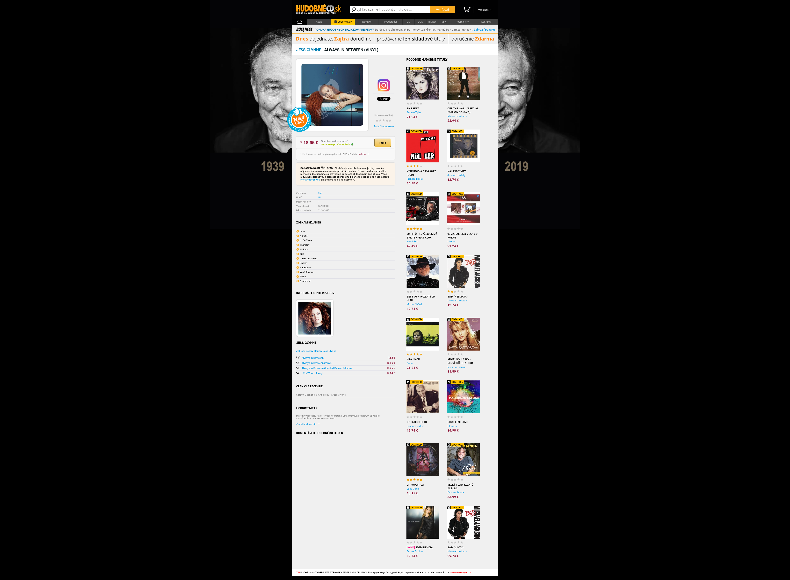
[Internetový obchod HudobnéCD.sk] (319, 9)
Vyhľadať (442, 9)
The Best (413, 108)
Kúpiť (382, 142)
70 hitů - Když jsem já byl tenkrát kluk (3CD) (422, 236)
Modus (451, 241)
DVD (420, 21)
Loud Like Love (457, 422)
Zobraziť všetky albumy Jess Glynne (316, 351)
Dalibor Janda (455, 492)
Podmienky (462, 21)
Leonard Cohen (415, 426)
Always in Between (313, 357)
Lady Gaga (413, 488)
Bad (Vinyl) (455, 547)
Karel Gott (412, 241)
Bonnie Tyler (414, 112)
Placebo (452, 426)
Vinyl (444, 21)
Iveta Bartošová (456, 367)
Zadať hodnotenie (384, 126)
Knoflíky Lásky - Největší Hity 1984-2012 (460, 361)
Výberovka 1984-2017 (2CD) (421, 173)
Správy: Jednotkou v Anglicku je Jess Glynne (321, 394)
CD (408, 21)
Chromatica (415, 484)
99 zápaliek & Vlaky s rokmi (462, 235)
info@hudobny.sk (310, 179)
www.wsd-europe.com (461, 572)
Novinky (366, 21)
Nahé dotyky (456, 171)
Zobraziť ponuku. (485, 29)
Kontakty (486, 21)
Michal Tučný (414, 304)
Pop (320, 193)
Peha (410, 363)
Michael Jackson (457, 116)
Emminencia (424, 547)
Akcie (319, 21)
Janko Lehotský (456, 175)
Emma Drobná (415, 551)
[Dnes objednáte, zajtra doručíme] (395, 43)
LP (319, 197)
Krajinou (413, 359)
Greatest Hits (417, 422)
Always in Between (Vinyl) (317, 363)
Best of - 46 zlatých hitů (421, 298)
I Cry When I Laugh (312, 373)
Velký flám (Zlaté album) (460, 486)
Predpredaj (390, 21)
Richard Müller (415, 178)
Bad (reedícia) (457, 296)
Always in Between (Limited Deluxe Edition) (327, 368)
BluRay (432, 21)
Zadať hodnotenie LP (307, 424)
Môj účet (483, 9)
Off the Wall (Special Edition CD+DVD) (463, 110)
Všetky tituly (345, 21)
